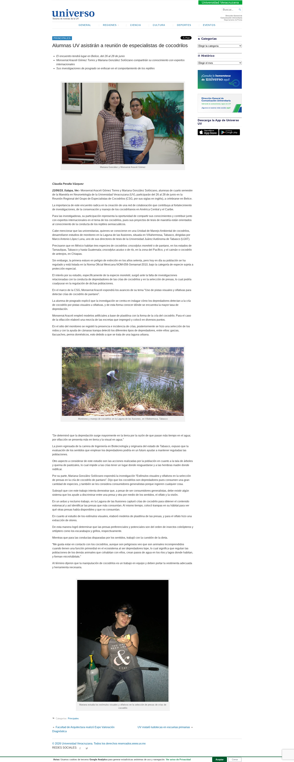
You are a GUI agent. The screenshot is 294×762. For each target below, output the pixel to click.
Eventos (209, 25)
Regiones (110, 25)
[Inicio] (73, 18)
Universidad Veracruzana (220, 2)
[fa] (80, 747)
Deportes (184, 25)
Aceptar (220, 759)
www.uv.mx (139, 743)
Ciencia (135, 25)
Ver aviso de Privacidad (178, 759)
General (85, 25)
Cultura (159, 25)
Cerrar (235, 759)
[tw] (87, 747)
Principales (62, 38)
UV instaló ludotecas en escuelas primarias (164, 727)
